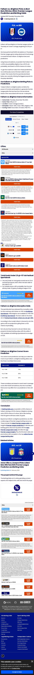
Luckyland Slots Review (22, 649)
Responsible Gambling (6, 626)
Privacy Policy (4, 628)
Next (32, 453)
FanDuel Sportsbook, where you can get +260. (19, 318)
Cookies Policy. (16, 668)
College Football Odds (22, 620)
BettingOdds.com (8, 409)
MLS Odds (19, 626)
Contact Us (3, 622)
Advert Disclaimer (29, 502)
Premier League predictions (15, 425)
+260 (23, 130)
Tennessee (3, 649)
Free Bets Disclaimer (5, 632)
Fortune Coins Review (22, 647)
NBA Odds (19, 622)
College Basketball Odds (22, 624)
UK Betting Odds (4, 624)
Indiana (3, 647)
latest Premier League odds (20, 423)
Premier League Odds (22, 628)
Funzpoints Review (21, 645)
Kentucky (3, 643)
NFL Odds (19, 618)
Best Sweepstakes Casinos (23, 639)
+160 (23, 133)
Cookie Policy (4, 630)
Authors (3, 620)
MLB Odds (19, 630)
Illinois (2, 641)
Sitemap (3, 634)
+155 (23, 126)
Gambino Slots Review (22, 641)
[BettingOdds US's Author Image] (17, 488)
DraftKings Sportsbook (8, 316)
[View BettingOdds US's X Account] (17, 19)
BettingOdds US (10, 19)
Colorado (3, 645)
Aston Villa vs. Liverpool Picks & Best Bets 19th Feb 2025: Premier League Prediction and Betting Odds (15, 465)
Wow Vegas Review (21, 643)
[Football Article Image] (17, 452)
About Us (3, 618)
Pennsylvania (4, 639)
